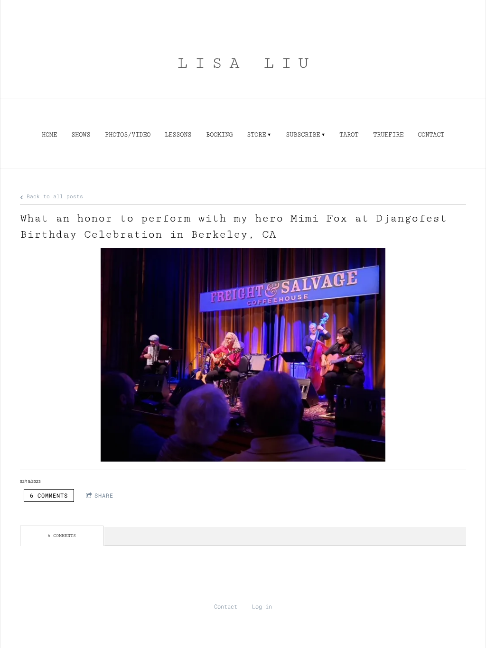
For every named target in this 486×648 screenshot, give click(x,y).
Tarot (348, 135)
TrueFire (388, 135)
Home (49, 135)
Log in (262, 606)
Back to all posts (53, 196)
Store (256, 135)
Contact (431, 135)
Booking (219, 135)
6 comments (49, 495)
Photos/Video (127, 135)
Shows (80, 135)
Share (103, 495)
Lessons (178, 135)
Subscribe (303, 135)
